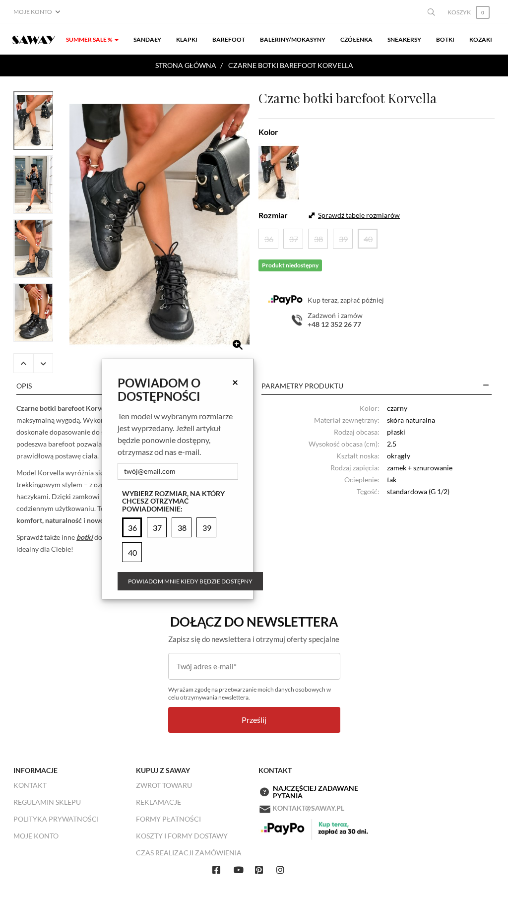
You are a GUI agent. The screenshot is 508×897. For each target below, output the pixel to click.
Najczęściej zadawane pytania (315, 792)
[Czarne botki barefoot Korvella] (159, 224)
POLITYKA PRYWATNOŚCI (56, 819)
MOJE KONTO (36, 836)
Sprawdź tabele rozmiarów (359, 215)
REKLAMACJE (158, 802)
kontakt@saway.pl (308, 808)
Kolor (268, 131)
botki (84, 537)
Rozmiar (273, 215)
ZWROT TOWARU (164, 785)
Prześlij (254, 719)
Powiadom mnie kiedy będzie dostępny (190, 581)
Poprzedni (23, 363)
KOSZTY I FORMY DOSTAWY (182, 836)
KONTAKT (30, 785)
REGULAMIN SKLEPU (47, 802)
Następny (43, 363)
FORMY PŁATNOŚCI (168, 819)
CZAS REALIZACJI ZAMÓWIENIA (189, 852)
